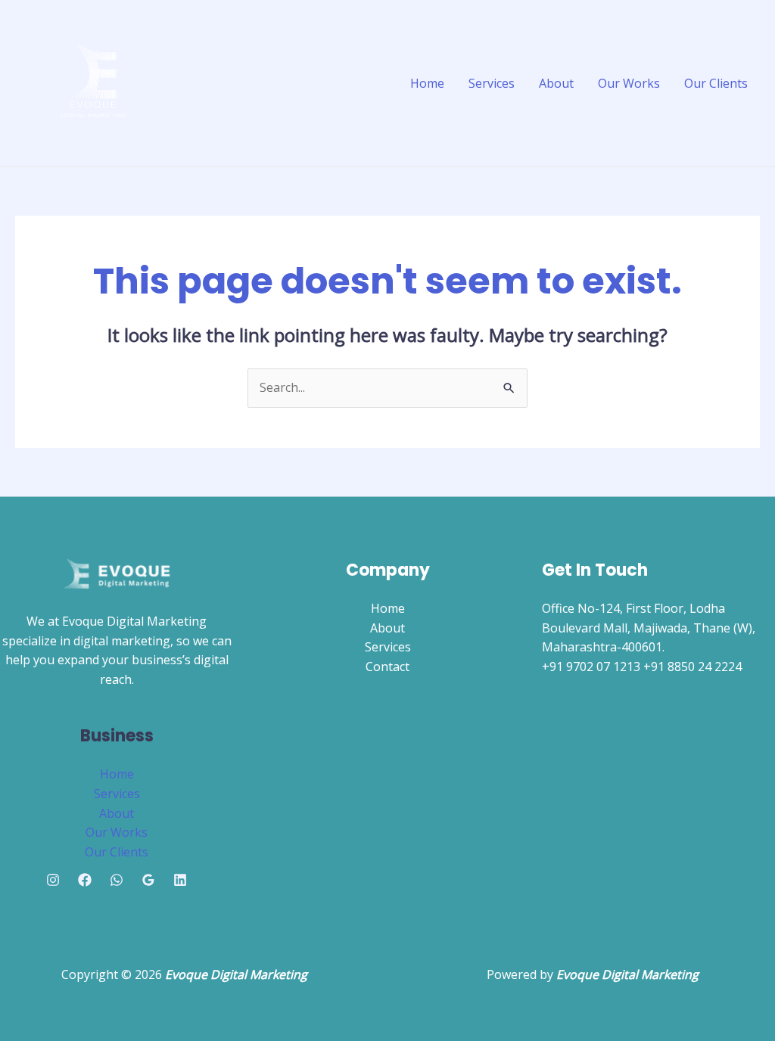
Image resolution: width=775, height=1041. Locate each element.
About (556, 83)
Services (491, 83)
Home (427, 83)
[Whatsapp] (116, 880)
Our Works (629, 83)
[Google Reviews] (148, 880)
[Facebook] (85, 880)
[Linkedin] (180, 880)
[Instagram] (53, 880)
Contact (387, 666)
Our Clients (716, 83)
